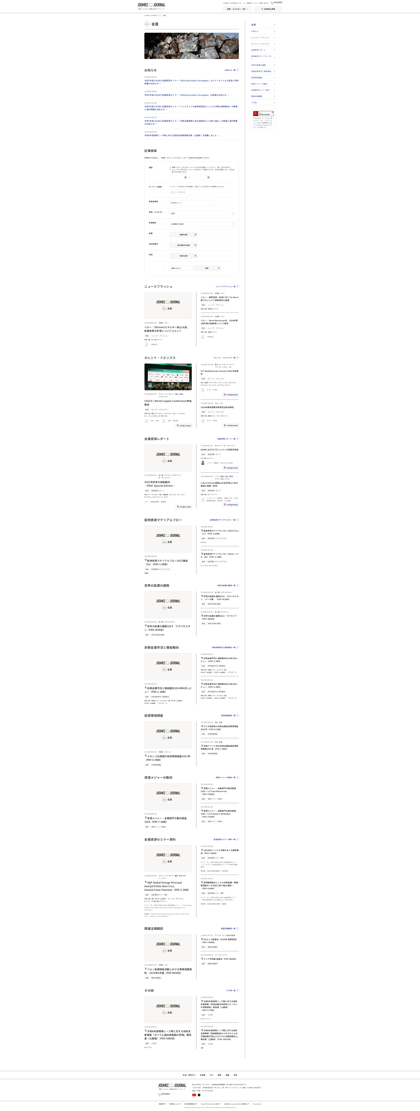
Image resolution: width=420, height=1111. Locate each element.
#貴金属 (165, 494)
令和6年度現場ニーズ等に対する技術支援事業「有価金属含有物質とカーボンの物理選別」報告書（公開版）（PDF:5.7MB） (219, 1006)
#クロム (203, 542)
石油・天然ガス (189, 1075)
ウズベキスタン (169, 622)
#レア (227, 385)
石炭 (235, 1075)
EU (220, 364)
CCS (211, 1075)
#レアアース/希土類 (151, 901)
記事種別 (152, 222)
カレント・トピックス (159, 409)
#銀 (205, 309)
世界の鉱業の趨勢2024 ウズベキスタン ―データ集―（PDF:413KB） (220, 598)
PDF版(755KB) (184, 426)
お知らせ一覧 (230, 70)
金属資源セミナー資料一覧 (225, 839)
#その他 (154, 340)
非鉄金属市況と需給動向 (160, 697)
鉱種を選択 (184, 234)
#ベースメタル (153, 494)
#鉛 (205, 332)
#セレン (175, 413)
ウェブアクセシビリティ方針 (210, 1104)
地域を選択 (184, 256)
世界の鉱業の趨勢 (157, 635)
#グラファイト (158, 497)
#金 (149, 340)
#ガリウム (232, 382)
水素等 (202, 1075)
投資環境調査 (156, 765)
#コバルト (168, 413)
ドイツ (231, 364)
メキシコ (167, 752)
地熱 (219, 1075)
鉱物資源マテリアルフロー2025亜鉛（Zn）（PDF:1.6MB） (166, 562)
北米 (222, 479)
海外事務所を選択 (183, 245)
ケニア (224, 955)
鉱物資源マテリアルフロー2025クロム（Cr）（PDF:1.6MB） (220, 532)
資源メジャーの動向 (158, 827)
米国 (220, 722)
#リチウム (221, 385)
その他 (153, 1043)
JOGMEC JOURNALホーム (152, 15)
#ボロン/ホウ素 (158, 416)
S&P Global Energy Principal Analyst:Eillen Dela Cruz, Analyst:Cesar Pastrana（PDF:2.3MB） (167, 886)
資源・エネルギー (156, 212)
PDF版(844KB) (231, 395)
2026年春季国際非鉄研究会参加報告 (217, 407)
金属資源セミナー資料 (159, 895)
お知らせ (255, 31)
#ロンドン (224, 416)
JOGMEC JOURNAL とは (232, 3)
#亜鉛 (210, 332)
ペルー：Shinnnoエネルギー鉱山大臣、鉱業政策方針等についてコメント (166, 328)
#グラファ (163, 901)
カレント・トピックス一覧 (225, 357)
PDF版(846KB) (231, 426)
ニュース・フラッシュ (159, 336)
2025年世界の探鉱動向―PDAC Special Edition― (159, 483)
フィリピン (162, 878)
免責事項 (162, 1104)
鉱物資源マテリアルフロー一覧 (223, 520)
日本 (184, 876)
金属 (147, 336)
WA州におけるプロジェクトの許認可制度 (219, 449)
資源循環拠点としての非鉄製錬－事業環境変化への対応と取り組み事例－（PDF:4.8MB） (219, 885)
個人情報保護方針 (191, 1104)
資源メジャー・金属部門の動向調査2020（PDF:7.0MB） (165, 819)
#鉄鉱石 (210, 309)
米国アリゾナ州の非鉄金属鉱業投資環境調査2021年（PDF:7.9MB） (219, 747)
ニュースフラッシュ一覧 (226, 286)
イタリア (225, 364)
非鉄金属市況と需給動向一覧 (224, 647)
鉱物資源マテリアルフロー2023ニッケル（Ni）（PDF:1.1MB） (220, 555)
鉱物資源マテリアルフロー (161, 569)
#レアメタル (213, 565)
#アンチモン (159, 413)
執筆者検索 (153, 201)
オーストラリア (164, 478)
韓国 (222, 476)
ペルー (166, 323)
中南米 (160, 323)
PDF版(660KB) (231, 505)
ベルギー (225, 367)
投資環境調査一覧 (228, 715)
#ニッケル (148, 416)
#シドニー (211, 458)
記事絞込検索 (269, 9)
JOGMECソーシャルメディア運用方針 (236, 1104)
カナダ (227, 479)
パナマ (217, 479)
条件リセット (176, 268)
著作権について (175, 1104)
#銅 (145, 340)
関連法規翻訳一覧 (228, 928)
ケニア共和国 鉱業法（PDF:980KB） (220, 958)
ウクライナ (168, 475)
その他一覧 (231, 990)
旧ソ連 (160, 475)
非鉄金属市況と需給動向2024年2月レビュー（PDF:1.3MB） (219, 685)
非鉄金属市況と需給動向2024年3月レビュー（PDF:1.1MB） (219, 660)
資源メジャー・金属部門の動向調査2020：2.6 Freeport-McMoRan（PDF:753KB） (218, 813)
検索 (206, 268)
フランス (218, 367)
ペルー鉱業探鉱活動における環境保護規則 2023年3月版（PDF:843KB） (168, 971)
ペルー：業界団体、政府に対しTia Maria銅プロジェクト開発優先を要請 (219, 299)
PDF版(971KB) (231, 468)
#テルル (182, 413)
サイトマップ (257, 1104)
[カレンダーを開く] (185, 177)
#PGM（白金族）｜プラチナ (154, 703)
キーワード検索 (155, 186)
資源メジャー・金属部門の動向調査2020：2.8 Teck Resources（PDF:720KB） (218, 791)
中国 (176, 394)
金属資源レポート (157, 490)
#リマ (160, 340)
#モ (166, 416)
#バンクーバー (213, 494)
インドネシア (169, 394)
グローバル (219, 403)
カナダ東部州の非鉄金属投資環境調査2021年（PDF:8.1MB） (219, 728)
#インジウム (223, 382)
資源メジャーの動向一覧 (226, 777)
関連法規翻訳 (156, 978)
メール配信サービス (250, 3)
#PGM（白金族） (177, 701)
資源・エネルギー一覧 (236, 9)
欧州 (216, 364)
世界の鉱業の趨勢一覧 (226, 585)
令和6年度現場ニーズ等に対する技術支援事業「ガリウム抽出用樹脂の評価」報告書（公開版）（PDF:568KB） (167, 1034)
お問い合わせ (264, 3)
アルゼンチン (163, 396)
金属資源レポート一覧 (226, 438)
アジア (160, 394)
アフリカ (218, 935)
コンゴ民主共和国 (228, 935)
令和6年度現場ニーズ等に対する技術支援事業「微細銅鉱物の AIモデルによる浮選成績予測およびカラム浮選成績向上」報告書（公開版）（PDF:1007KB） (219, 1035)
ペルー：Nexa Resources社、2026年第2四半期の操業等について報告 (219, 322)
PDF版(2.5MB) (184, 507)
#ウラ (166, 497)
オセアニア (177, 475)
